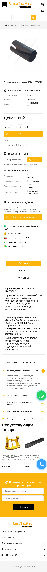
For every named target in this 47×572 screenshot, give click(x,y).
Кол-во (7, 127)
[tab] (23, 371)
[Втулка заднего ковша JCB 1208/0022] (23, 51)
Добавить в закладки (16, 141)
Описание (23, 263)
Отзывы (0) (23, 278)
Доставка (23, 270)
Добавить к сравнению (17, 145)
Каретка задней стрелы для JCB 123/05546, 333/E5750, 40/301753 (12, 457)
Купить (23, 134)
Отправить (24, 507)
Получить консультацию (24, 217)
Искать (33, 17)
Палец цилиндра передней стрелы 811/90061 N (31, 457)
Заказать (36, 160)
